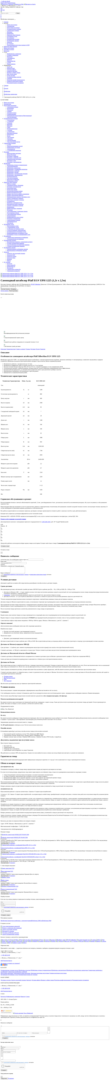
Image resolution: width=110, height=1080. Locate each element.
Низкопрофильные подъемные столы (17, 233)
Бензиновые (10, 108)
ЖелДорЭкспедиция (9, 678)
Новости (9, 59)
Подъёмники (10, 38)
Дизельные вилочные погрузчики (40, 973)
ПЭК (5, 679)
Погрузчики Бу (11, 265)
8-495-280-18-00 (46, 522)
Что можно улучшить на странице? (10, 963)
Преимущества (11, 61)
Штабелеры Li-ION (12, 181)
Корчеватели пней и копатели (15, 204)
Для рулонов (10, 137)
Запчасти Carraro (11, 256)
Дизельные (10, 110)
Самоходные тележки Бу (14, 269)
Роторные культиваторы (13, 218)
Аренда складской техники (9, 929)
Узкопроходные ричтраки (14, 159)
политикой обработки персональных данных (16, 574)
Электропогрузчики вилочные (21, 973)
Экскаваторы (10, 26)
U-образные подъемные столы (15, 228)
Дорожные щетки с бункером (15, 185)
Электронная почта (6, 563)
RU (1, 10)
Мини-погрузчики (12, 24)
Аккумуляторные (12, 117)
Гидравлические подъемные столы (16, 231)
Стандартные (10, 120)
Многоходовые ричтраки (14, 153)
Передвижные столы (13, 226)
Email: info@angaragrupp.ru (8, 2)
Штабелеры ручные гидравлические (17, 165)
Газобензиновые (11, 114)
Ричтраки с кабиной (12, 156)
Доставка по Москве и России (10, 932)
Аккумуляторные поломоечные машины (18, 244)
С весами (9, 130)
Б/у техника (10, 43)
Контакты (6, 51)
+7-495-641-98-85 (5, 1)
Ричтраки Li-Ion (11, 160)
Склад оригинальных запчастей (11, 926)
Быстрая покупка (5, 289)
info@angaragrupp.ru (6, 960)
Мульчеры (10, 210)
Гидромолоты (11, 201)
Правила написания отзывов (15, 81)
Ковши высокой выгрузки (14, 192)
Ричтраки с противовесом (14, 162)
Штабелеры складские (24, 970)
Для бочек (10, 139)
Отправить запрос (5, 915)
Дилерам (9, 78)
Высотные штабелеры (13, 179)
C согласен (18, 907)
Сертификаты (11, 58)
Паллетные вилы (11, 188)
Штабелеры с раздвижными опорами (17, 173)
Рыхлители (10, 223)
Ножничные (10, 134)
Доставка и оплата (9, 49)
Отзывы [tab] (28, 349)
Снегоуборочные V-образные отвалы (17, 211)
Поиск (18, 13)
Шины (9, 260)
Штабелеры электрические (58, 970)
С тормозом (10, 121)
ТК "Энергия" (8, 680)
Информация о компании (14, 53)
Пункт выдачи (11, 75)
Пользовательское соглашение (15, 82)
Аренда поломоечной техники (10, 934)
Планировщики (11, 215)
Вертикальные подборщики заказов (17, 250)
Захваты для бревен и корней (15, 205)
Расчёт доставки (13, 290)
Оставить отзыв (5, 546)
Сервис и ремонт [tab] (20, 349)
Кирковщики (10, 207)
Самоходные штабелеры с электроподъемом (19, 920)
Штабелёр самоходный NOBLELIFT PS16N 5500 (14, 837)
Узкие (8, 127)
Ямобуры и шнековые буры (14, 202)
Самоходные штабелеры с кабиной (17, 971)
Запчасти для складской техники (16, 253)
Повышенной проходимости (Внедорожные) (19, 115)
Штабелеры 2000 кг (36, 920)
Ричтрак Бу (10, 268)
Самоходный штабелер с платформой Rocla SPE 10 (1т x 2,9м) (18, 848)
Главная (6, 22)
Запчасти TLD (11, 255)
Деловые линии (8, 676)
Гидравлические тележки (14, 29)
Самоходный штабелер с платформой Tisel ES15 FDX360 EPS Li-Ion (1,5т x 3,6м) (23, 857)
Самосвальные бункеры (13, 220)
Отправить (5, 1038)
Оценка (3, 564)
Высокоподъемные (12, 133)
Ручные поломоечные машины (15, 243)
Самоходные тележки (13, 30)
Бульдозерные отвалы (13, 213)
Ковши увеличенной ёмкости (15, 195)
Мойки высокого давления (14, 208)
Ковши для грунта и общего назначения (18, 194)
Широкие (9, 125)
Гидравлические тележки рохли (9, 970)
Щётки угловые (11, 184)
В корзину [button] (11, 1078)
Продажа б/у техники (8, 931)
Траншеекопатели (12, 221)
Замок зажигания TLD (7, 871)
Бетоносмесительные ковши (15, 191)
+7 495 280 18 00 (5, 955)
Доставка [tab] (32, 349)
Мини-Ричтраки (11, 155)
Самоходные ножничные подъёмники (17, 237)
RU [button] (1, 8)
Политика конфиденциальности (16, 80)
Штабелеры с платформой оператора (17, 169)
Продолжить (4, 1078)
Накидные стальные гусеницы (15, 199)
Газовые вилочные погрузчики (58, 973)
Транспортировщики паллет (15, 146)
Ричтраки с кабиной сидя (14, 157)
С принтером (10, 131)
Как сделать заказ (12, 74)
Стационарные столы (13, 227)
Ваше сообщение (5, 573)
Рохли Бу (9, 263)
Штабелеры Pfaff (46, 920)
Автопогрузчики (11, 112)
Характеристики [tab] (11, 349)
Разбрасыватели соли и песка (15, 217)
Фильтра (9, 259)
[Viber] (5, 965)
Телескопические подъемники (15, 239)
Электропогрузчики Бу (13, 271)
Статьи (9, 62)
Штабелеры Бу (11, 266)
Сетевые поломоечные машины (16, 246)
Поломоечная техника (13, 39)
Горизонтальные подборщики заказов (17, 249)
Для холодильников (12, 178)
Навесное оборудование (13, 35)
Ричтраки (9, 32)
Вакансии (9, 56)
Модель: (3, 1047)
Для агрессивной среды (13, 141)
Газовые (9, 111)
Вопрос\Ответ (11, 68)
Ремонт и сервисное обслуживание (12, 928)
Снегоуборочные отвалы (14, 214)
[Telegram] (6, 965)
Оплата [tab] (38, 349)
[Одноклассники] (3, 965)
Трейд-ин (9, 67)
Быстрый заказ (5, 843)
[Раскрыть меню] (15, 19)
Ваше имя (3, 561)
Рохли (8, 136)
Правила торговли (12, 71)
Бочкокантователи (12, 176)
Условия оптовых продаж (14, 77)
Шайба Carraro (5, 880)
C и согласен (27, 574)
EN (4, 10)
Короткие (9, 124)
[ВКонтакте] (1, 965)
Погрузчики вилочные (13, 27)
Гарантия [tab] (42, 349)
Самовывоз (7, 595)
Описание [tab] (3, 349)
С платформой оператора (14, 150)
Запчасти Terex (11, 257)
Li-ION (9, 144)
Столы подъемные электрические (16, 230)
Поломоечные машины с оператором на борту (20, 242)
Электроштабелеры (12, 166)
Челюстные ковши (12, 189)
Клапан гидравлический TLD (9, 889)
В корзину (13, 289)
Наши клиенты (11, 64)
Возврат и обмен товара (13, 72)
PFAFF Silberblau (35, 284)
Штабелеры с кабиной (13, 170)
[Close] (1, 297)
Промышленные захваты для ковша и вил (18, 197)
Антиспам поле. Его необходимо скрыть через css (14, 559)
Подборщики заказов (13, 40)
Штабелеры (10, 33)
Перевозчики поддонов (13, 147)
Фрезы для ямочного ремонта (15, 198)
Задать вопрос (5, 290)
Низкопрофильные (12, 128)
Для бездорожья (11, 140)
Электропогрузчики (12, 107)
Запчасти (9, 42)
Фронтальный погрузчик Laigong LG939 (18, 45)
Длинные (9, 123)
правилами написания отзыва (38, 574)
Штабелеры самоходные (13, 168)
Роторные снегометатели (14, 186)
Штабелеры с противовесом (14, 175)
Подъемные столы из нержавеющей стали (18, 234)
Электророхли (11, 149)
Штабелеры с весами (13, 172)
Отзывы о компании (12, 55)
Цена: (2, 1048)
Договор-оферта (11, 69)
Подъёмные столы (12, 36)
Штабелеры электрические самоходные (77, 970)
